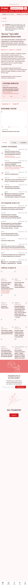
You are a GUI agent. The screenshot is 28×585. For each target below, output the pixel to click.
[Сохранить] (26, 149)
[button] (8, 387)
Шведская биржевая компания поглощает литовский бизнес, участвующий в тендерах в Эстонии (15, 195)
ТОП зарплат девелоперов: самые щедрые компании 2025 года (7, 332)
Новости (7, 149)
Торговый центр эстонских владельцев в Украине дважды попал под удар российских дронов (11, 216)
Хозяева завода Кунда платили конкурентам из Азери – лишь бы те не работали (19, 333)
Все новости (4, 11)
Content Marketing (19, 346)
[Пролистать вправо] (25, 127)
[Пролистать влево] (2, 127)
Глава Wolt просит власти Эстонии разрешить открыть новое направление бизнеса (11, 89)
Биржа (6, 191)
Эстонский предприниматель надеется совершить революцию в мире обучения (13, 164)
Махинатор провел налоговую (10, 131)
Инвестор (17, 11)
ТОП (2, 327)
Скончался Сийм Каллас (11, 174)
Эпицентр (11, 11)
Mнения (3, 259)
